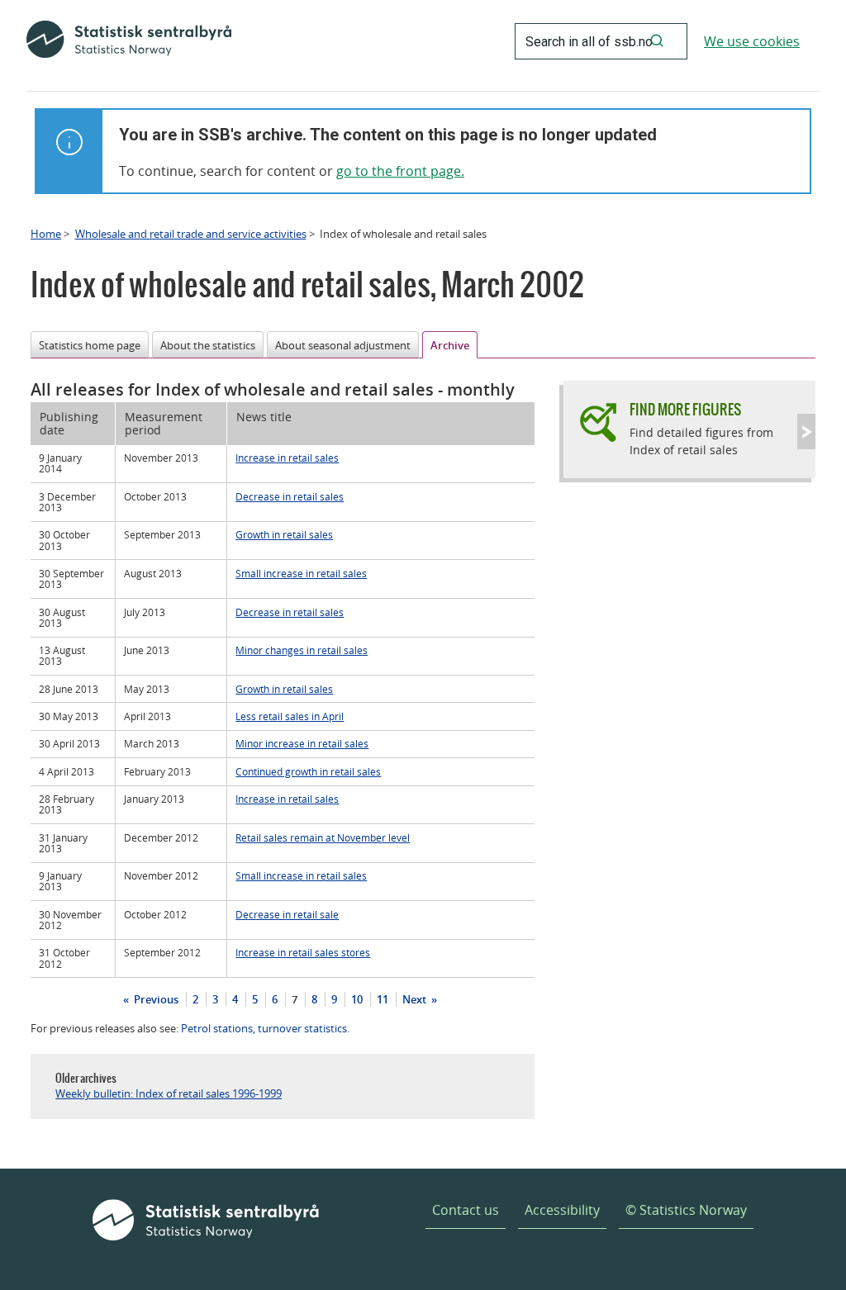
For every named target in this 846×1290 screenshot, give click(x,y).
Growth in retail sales (284, 534)
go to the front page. (400, 171)
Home (46, 233)
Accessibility (562, 1210)
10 (357, 999)
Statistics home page (89, 345)
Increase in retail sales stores (302, 952)
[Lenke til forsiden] (128, 41)
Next (415, 999)
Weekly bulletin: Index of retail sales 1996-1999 (168, 1093)
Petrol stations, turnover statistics (264, 1028)
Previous (154, 999)
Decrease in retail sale (287, 914)
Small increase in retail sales (301, 573)
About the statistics (207, 345)
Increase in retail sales (287, 457)
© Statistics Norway (686, 1210)
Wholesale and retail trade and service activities (191, 233)
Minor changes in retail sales (301, 650)
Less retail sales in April (289, 716)
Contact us (465, 1210)
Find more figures (685, 409)
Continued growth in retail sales (308, 771)
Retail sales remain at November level (322, 837)
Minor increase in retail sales (301, 743)
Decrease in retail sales (289, 496)
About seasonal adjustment (343, 345)
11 (382, 999)
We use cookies (752, 41)
